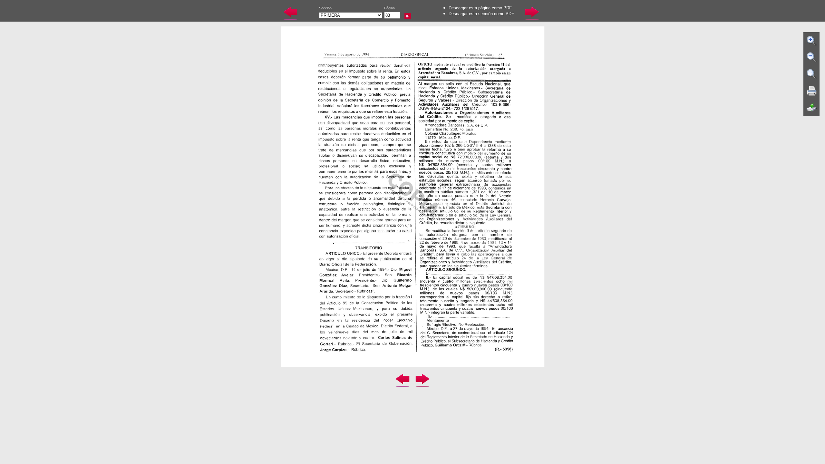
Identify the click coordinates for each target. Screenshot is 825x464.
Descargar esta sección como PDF (481, 13)
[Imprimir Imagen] (812, 91)
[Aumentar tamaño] (812, 40)
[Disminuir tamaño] (812, 57)
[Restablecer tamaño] (812, 74)
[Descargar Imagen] (812, 107)
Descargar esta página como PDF (480, 7)
